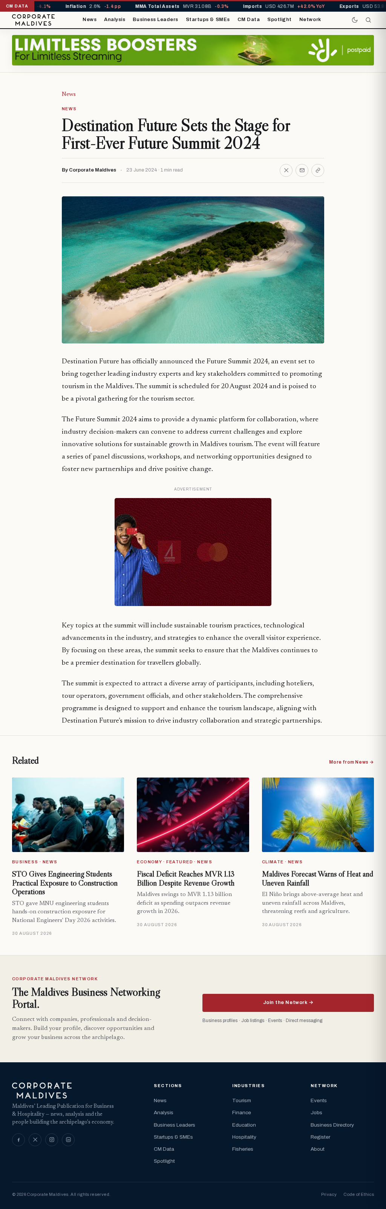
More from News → (351, 762)
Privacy (329, 1194)
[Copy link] (317, 170)
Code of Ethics (358, 1194)
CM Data (248, 19)
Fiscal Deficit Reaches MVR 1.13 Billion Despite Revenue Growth (185, 878)
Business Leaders (155, 19)
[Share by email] (302, 170)
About (318, 1149)
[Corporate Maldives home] (33, 20)
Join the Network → (288, 1002)
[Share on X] (286, 170)
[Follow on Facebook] (18, 1139)
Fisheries (242, 1149)
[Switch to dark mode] (354, 20)
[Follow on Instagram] (51, 1139)
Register (320, 1137)
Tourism (241, 1100)
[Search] (368, 20)
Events (319, 1100)
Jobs (316, 1112)
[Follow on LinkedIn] (68, 1139)
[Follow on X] (35, 1139)
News (89, 19)
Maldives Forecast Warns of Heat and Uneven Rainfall (317, 878)
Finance (241, 1112)
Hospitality (244, 1137)
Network (310, 19)
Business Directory (332, 1125)
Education (244, 1125)
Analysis (114, 19)
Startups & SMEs (208, 19)
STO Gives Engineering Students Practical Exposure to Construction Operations (65, 882)
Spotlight (279, 19)
